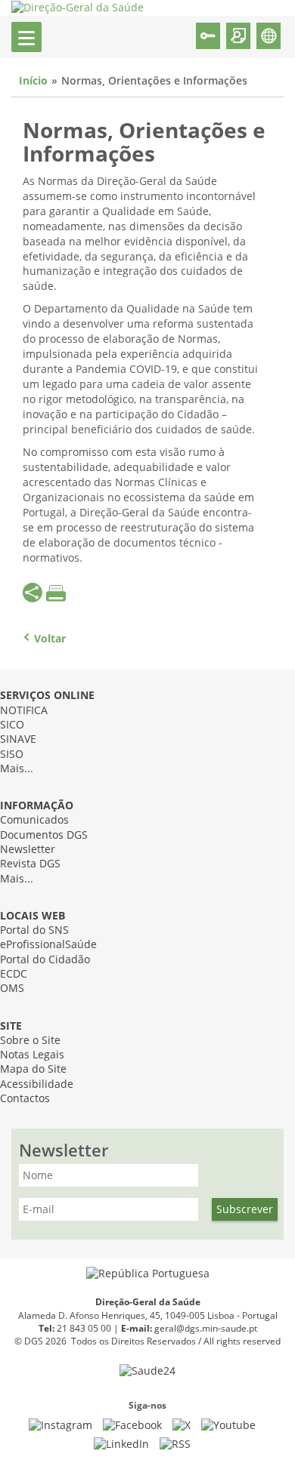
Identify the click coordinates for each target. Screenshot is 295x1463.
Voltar (50, 639)
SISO (11, 754)
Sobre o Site (30, 1040)
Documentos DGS (44, 835)
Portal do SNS (34, 930)
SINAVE (18, 739)
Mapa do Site (33, 1069)
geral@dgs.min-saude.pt (205, 1328)
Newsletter (27, 849)
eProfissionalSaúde (48, 944)
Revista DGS (30, 864)
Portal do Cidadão (45, 959)
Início (33, 81)
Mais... (16, 768)
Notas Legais (32, 1055)
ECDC (13, 974)
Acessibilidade (36, 1084)
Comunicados (34, 820)
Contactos (25, 1098)
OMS (12, 988)
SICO (12, 725)
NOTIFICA (24, 710)
